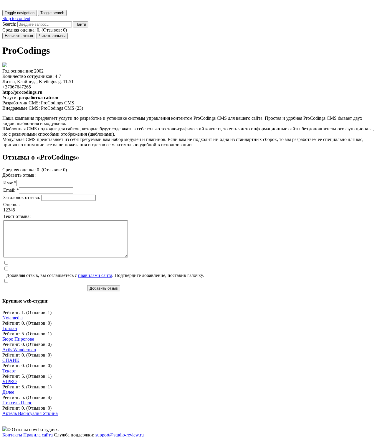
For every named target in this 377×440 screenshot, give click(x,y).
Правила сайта (38, 434)
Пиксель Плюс (17, 402)
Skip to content (16, 18)
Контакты (12, 434)
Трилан (9, 328)
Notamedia (12, 317)
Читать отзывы (52, 36)
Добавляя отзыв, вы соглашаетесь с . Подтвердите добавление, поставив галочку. (105, 275)
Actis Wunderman (19, 349)
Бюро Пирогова (18, 339)
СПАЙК (10, 360)
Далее (8, 392)
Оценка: (11, 204)
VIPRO (9, 381)
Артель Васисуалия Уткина (30, 413)
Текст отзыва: (17, 216)
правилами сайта (95, 275)
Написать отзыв (19, 36)
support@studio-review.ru (119, 434)
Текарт (9, 370)
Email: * (11, 190)
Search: (9, 24)
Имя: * (9, 182)
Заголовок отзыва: (22, 197)
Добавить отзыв (104, 288)
